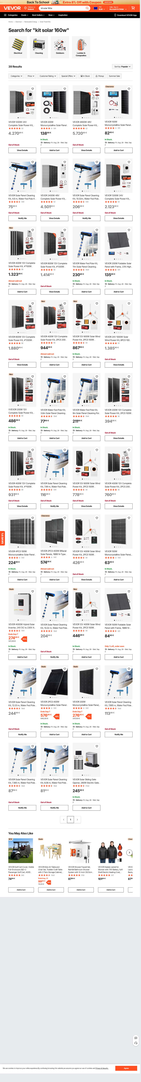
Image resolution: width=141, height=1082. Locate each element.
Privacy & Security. (102, 1068)
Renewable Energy (30, 22)
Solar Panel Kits (45, 22)
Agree (126, 1068)
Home (10, 22)
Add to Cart (54, 150)
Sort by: (117, 66)
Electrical (18, 22)
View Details (22, 150)
